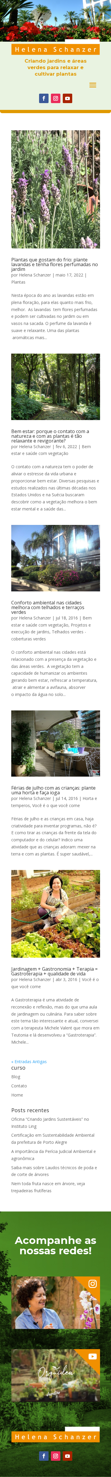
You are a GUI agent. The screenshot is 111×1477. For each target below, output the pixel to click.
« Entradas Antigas (29, 1061)
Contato (19, 1086)
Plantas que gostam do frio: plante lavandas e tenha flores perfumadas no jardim (54, 264)
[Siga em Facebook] (44, 98)
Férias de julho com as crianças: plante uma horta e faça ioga (53, 790)
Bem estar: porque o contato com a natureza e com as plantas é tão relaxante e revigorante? (50, 436)
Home (17, 1095)
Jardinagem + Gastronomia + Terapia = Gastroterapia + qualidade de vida (54, 971)
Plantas (18, 282)
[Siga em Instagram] (55, 98)
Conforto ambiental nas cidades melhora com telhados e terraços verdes (47, 607)
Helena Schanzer (35, 275)
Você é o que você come (56, 805)
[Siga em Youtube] (67, 98)
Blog (15, 1076)
